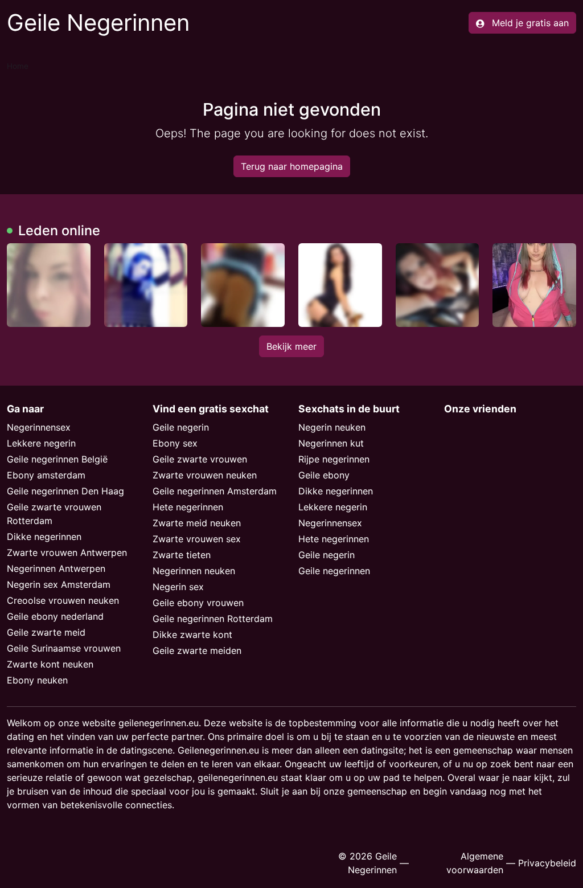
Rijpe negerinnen (333, 459)
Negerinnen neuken (194, 570)
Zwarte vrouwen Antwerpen (67, 552)
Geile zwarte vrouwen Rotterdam (54, 513)
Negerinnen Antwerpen (56, 568)
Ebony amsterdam (46, 475)
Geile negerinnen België (57, 459)
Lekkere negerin (41, 443)
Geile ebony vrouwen (198, 602)
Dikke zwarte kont (192, 634)
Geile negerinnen (334, 570)
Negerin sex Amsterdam (58, 584)
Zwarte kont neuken (50, 664)
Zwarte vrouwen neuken (205, 475)
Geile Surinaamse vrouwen (64, 648)
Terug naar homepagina (292, 166)
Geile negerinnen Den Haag (65, 491)
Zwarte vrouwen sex (197, 539)
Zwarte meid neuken (197, 523)
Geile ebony (324, 475)
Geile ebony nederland (55, 616)
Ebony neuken (37, 680)
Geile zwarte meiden (197, 650)
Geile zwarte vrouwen (200, 459)
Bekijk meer (291, 346)
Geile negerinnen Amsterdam (215, 491)
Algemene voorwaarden (474, 862)
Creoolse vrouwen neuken (63, 600)
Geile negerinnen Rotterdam (213, 618)
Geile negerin (181, 427)
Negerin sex (178, 586)
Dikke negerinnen (44, 536)
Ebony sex (175, 443)
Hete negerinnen (188, 507)
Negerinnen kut (331, 443)
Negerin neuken (332, 427)
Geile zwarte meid (46, 632)
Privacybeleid (547, 863)
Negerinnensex (39, 427)
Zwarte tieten (182, 554)
